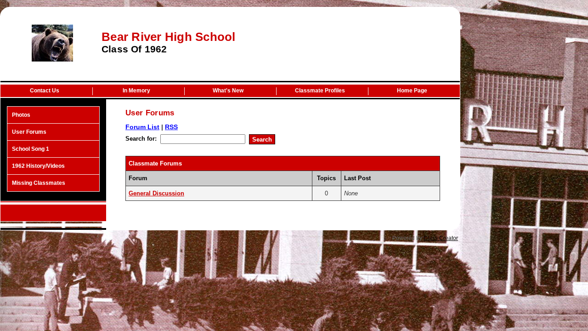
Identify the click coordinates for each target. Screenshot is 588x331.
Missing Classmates (38, 183)
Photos (21, 115)
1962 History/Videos (38, 166)
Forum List (142, 127)
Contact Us (44, 90)
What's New (228, 90)
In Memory (136, 90)
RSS (171, 127)
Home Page (412, 90)
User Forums (29, 132)
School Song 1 (30, 149)
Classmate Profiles (320, 90)
